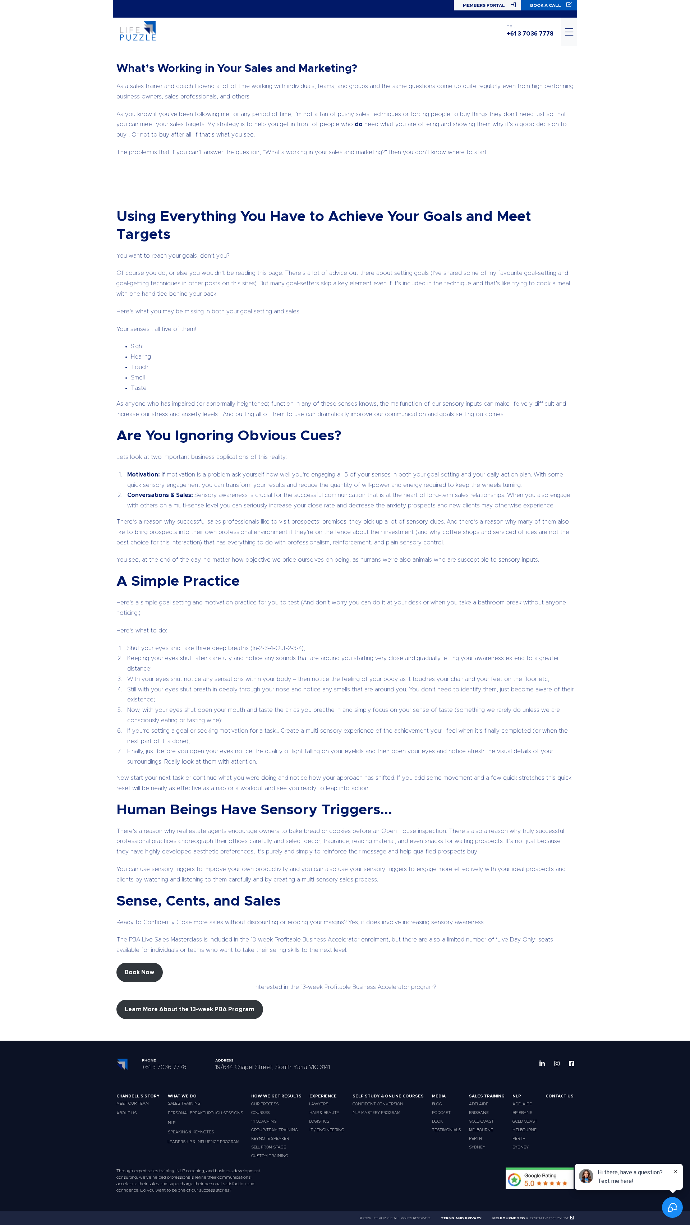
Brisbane (479, 1113)
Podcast (441, 1113)
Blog (437, 1104)
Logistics (319, 1121)
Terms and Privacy (461, 1218)
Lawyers (318, 1104)
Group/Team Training (274, 1130)
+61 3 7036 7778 (530, 34)
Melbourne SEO (508, 1218)
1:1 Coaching (264, 1121)
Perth (475, 1139)
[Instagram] (557, 1063)
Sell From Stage (268, 1147)
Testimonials (446, 1130)
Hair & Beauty (324, 1113)
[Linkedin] (542, 1063)
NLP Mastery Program (376, 1113)
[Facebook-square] (572, 1063)
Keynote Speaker (270, 1139)
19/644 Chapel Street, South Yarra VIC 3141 (272, 1067)
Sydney (477, 1147)
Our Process (265, 1104)
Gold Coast (481, 1121)
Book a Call (545, 5)
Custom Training (269, 1156)
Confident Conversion (378, 1104)
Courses (260, 1113)
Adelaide (478, 1104)
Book (437, 1121)
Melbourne (481, 1130)
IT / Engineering (326, 1130)
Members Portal (484, 5)
